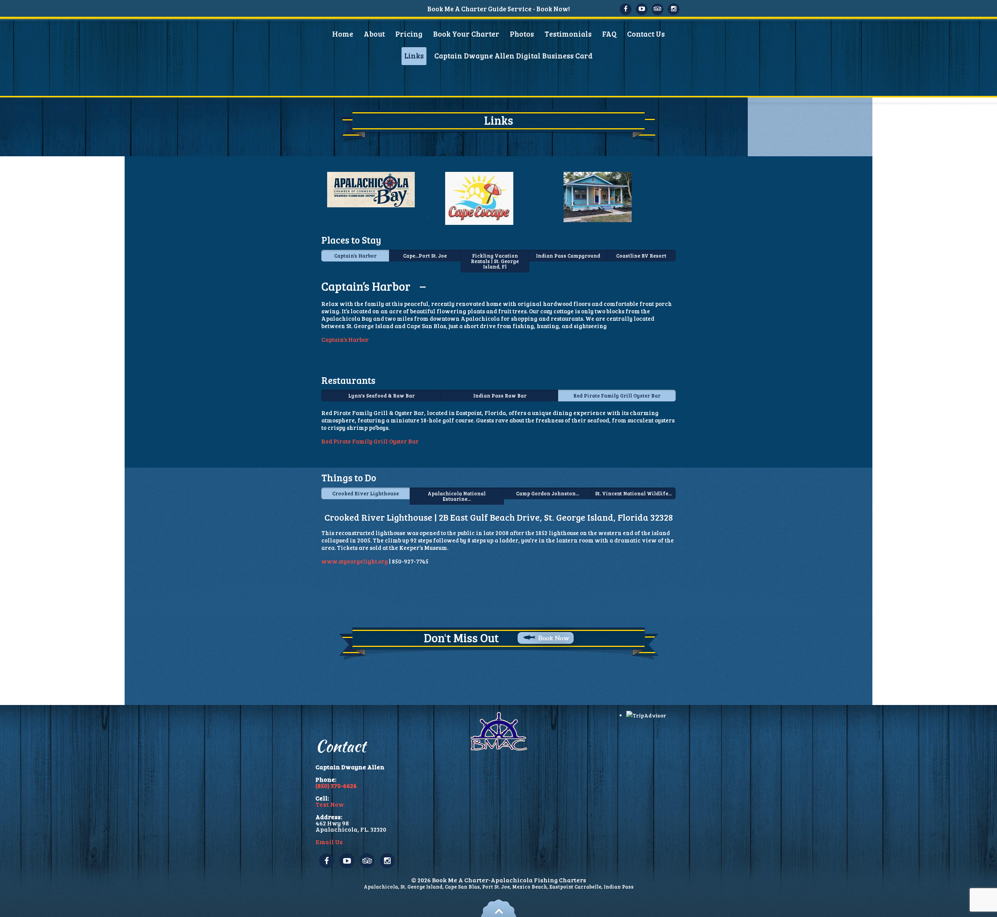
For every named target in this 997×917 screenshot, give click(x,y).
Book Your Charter (466, 34)
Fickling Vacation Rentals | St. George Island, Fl (495, 261)
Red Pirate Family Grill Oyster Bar (617, 395)
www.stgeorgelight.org (354, 561)
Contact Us (646, 34)
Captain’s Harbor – (373, 286)
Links (414, 55)
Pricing (409, 34)
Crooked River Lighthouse (365, 493)
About (374, 34)
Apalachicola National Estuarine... (457, 496)
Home (342, 34)
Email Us (329, 841)
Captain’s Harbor (355, 255)
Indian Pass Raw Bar (500, 395)
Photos (522, 34)
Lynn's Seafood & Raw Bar (381, 395)
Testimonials (568, 34)
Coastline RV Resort (641, 255)
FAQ (609, 34)
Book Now (553, 637)
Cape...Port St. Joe (425, 255)
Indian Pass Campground (568, 255)
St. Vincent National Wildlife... (633, 493)
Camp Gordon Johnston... (547, 493)
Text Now (329, 804)
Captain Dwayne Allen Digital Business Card (513, 55)
